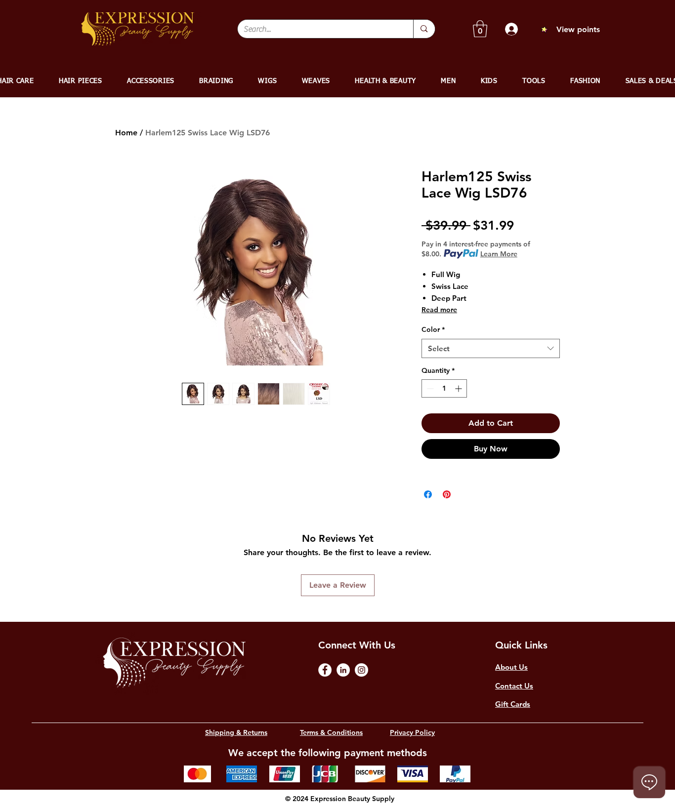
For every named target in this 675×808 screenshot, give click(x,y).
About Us (511, 667)
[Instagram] (361, 670)
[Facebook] (325, 670)
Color (433, 329)
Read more (439, 309)
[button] (480, 29)
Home (126, 132)
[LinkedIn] (343, 670)
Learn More (498, 253)
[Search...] (423, 29)
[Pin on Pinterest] (447, 494)
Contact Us (514, 685)
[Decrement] (429, 388)
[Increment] (459, 388)
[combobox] (491, 348)
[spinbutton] (444, 388)
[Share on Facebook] (428, 494)
